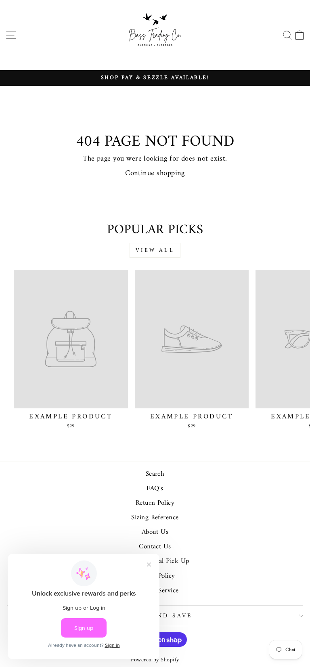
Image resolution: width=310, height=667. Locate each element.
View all (155, 250)
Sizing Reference (154, 518)
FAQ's (155, 489)
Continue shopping (155, 173)
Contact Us (155, 547)
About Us (155, 532)
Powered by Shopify (155, 660)
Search (155, 474)
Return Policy (155, 503)
